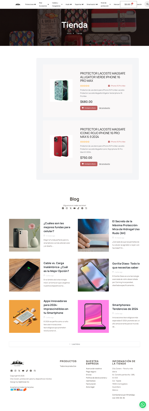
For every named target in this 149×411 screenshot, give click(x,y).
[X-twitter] (70, 208)
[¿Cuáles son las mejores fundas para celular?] (24, 235)
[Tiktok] (78, 208)
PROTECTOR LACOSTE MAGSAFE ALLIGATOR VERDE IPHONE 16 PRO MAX (102, 77)
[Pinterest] (82, 208)
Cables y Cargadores (56, 4)
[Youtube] (74, 208)
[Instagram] (66, 208)
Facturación (137, 4)
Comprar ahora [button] (90, 108)
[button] (142, 404)
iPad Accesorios (43, 4)
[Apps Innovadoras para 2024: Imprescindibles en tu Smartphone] (24, 316)
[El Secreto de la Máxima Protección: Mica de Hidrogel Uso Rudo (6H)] (93, 235)
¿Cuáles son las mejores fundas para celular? (57, 227)
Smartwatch (91, 4)
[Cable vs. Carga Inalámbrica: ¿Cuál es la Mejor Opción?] (24, 275)
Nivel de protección (105, 4)
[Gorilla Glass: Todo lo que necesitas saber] (93, 275)
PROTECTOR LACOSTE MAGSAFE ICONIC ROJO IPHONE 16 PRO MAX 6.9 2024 (102, 133)
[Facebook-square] (63, 208)
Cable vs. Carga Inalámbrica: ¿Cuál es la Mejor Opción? (56, 267)
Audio (68, 4)
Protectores (29, 4)
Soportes (78, 4)
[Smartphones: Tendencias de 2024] (93, 316)
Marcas (116, 4)
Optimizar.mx (23, 382)
